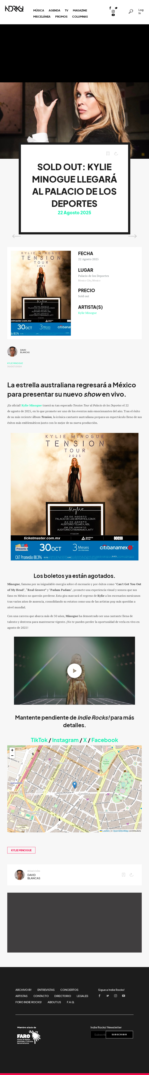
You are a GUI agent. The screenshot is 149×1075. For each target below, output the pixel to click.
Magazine (80, 10)
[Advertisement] (74, 53)
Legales (82, 996)
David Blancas (25, 351)
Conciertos (69, 989)
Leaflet (105, 830)
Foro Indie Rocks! (28, 1002)
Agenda (54, 10)
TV (66, 10)
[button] (74, 785)
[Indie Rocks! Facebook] (110, 8)
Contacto (41, 996)
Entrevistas (46, 989)
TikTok (39, 740)
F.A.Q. (71, 1002)
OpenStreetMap (121, 830)
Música (38, 10)
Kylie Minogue (87, 313)
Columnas (80, 16)
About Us (54, 1002)
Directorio (62, 996)
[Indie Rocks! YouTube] (113, 15)
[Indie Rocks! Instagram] (113, 11)
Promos (61, 16)
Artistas (21, 996)
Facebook (104, 740)
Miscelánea (42, 16)
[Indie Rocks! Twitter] (116, 8)
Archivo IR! (23, 989)
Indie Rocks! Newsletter (106, 1027)
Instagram (65, 740)
